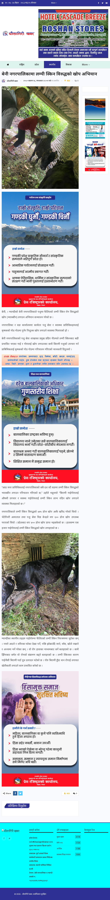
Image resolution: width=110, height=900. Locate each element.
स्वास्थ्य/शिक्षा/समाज (63, 854)
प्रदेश (37, 64)
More (53, 3)
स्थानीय (52, 64)
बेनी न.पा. (60, 842)
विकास (69, 64)
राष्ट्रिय (21, 64)
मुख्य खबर (60, 836)
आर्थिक (59, 848)
